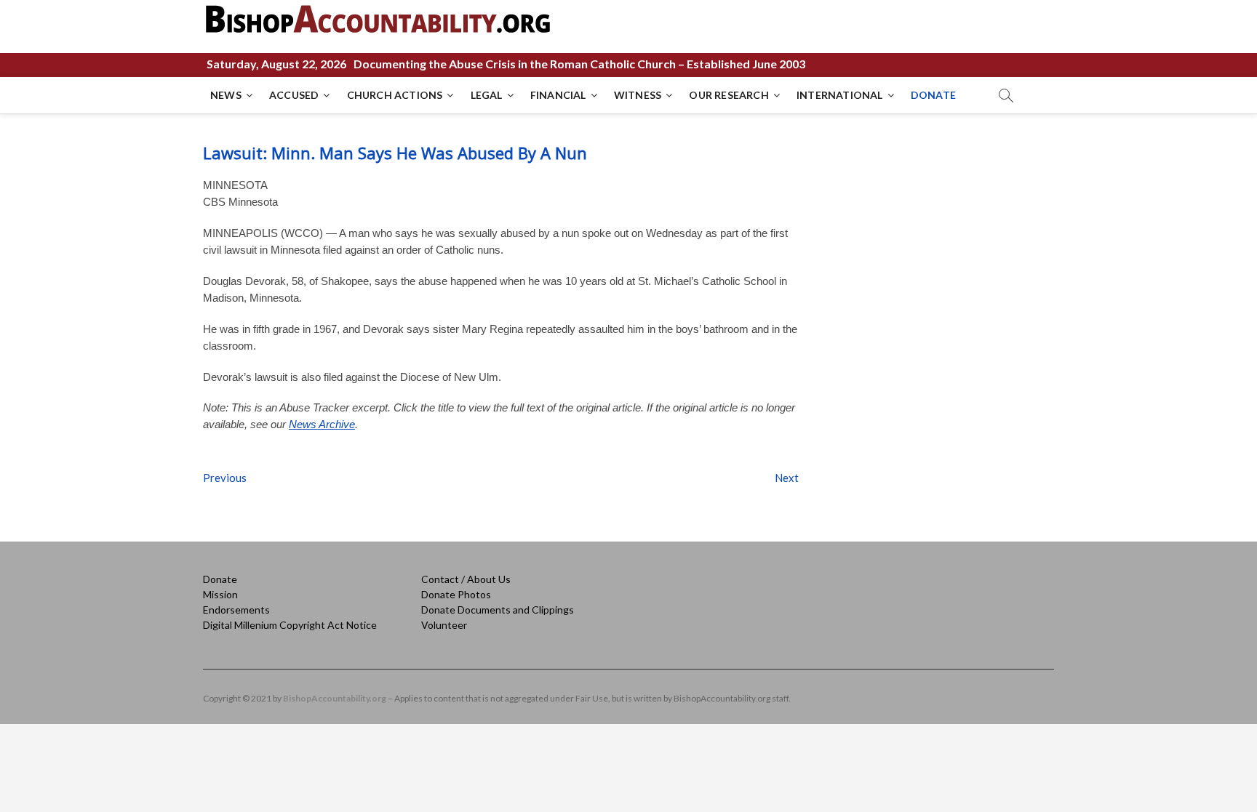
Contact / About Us (466, 579)
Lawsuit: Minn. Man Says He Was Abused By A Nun (395, 153)
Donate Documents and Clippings (497, 609)
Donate (220, 579)
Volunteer (444, 625)
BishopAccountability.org (334, 698)
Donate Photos (456, 594)
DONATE (933, 95)
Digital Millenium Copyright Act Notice (290, 625)
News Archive (322, 424)
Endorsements (236, 609)
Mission (220, 594)
